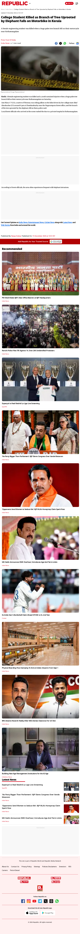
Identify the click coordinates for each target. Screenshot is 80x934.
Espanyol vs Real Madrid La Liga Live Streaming (21, 403)
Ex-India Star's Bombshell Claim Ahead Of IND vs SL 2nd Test (26, 615)
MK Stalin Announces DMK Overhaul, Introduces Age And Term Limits (29, 562)
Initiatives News (7, 777)
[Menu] (76, 3)
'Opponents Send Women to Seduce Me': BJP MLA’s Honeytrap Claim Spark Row (33, 509)
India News (5, 43)
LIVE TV (70, 3)
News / (3, 9)
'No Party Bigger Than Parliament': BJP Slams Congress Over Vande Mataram (32, 456)
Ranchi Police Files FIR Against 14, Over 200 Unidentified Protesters (28, 350)
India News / (10, 9)
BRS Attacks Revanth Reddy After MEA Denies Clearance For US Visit (29, 721)
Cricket (4, 618)
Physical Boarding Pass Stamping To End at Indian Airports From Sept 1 (30, 668)
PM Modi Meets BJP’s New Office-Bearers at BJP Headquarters (26, 298)
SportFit (4, 407)
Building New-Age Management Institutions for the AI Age (25, 773)
